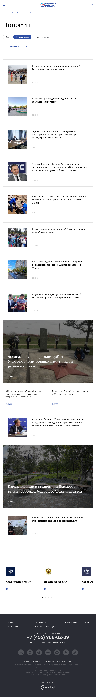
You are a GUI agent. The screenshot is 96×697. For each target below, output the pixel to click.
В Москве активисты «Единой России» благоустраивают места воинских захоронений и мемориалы (23, 394)
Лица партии (41, 622)
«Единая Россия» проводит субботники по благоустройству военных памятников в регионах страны (42, 361)
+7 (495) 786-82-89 (48, 637)
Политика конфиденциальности (48, 670)
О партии (9, 622)
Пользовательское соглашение (48, 668)
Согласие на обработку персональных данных (48, 675)
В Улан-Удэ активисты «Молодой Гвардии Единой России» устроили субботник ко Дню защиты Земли (59, 199)
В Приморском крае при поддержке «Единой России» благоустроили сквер (56, 68)
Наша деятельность (20, 13)
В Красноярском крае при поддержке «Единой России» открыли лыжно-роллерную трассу (57, 296)
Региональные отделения (77, 622)
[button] (43, 597)
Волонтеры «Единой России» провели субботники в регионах (70, 392)
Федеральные (22, 37)
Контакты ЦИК (11, 626)
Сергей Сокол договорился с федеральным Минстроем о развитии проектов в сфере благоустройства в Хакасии (54, 134)
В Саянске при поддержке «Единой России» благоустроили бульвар (55, 100)
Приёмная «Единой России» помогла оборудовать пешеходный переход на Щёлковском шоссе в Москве (59, 264)
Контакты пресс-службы (46, 626)
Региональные (42, 37)
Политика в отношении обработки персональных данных (48, 672)
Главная (6, 13)
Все (7, 37)
